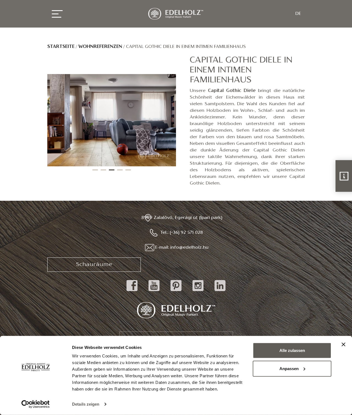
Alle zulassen (292, 350)
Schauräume (94, 264)
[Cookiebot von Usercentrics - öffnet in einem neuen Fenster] (36, 404)
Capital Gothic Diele (232, 91)
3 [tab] (111, 169)
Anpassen (289, 368)
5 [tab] (128, 169)
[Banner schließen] (343, 344)
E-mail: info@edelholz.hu (181, 247)
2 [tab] (103, 169)
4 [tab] (120, 169)
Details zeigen (85, 404)
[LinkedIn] (220, 291)
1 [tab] (95, 169)
